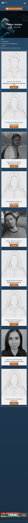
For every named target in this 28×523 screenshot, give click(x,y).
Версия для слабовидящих (15, 8)
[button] (24, 3)
